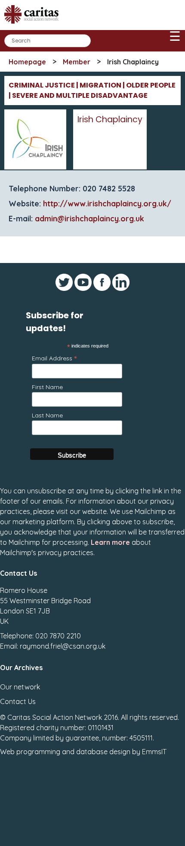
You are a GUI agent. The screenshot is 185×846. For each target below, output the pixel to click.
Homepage (27, 61)
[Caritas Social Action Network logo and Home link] (34, 26)
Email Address (54, 358)
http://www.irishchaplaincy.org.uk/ (107, 203)
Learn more (110, 542)
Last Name (47, 415)
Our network (20, 687)
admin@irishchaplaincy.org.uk (89, 218)
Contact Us (18, 701)
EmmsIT (154, 751)
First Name (47, 387)
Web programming (30, 751)
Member (76, 61)
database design (103, 751)
